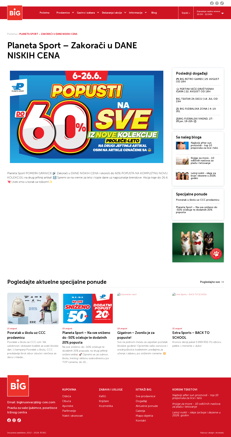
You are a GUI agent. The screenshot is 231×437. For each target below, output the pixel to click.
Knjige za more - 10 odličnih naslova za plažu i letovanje (202, 160)
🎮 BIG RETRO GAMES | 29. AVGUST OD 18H (197, 80)
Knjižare (104, 401)
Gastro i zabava (86, 12)
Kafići (102, 396)
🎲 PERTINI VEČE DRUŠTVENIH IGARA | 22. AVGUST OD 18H (195, 90)
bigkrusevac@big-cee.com (36, 402)
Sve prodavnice (145, 396)
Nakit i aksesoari (72, 415)
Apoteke (67, 406)
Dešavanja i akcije (112, 12)
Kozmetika (106, 406)
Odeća (66, 396)
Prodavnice (63, 12)
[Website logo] (14, 12)
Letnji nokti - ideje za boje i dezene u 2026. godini (203, 176)
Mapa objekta (144, 415)
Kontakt (141, 420)
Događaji (141, 401)
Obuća (66, 401)
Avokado (219, 432)
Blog (154, 12)
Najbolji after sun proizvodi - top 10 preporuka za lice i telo (204, 145)
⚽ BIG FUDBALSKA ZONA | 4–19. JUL (196, 110)
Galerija (140, 410)
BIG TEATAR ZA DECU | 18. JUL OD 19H (197, 100)
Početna (44, 12)
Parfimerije (69, 410)
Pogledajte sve (210, 282)
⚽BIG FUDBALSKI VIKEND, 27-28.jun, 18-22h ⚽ (194, 120)
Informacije (135, 12)
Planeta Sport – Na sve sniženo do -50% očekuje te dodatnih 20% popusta (196, 210)
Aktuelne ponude (147, 406)
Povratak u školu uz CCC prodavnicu (197, 199)
